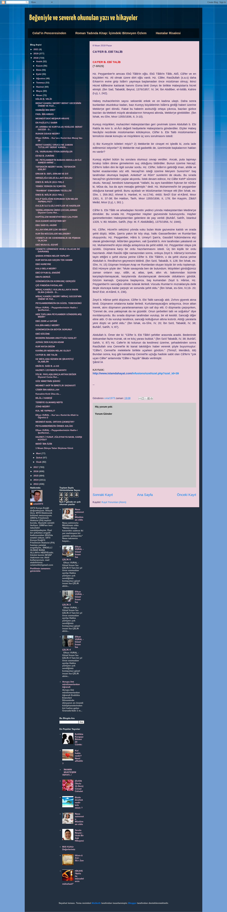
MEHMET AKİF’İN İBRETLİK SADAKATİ (56, 385)
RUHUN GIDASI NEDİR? (48, 133)
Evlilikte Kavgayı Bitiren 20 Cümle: (79, 739)
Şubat (39, 457)
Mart (38, 453)
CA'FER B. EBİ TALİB (46, 355)
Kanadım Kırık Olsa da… (48, 394)
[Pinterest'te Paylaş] (151, 398)
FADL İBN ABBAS (45, 114)
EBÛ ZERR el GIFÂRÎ (46, 321)
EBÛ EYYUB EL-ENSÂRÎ (48, 272)
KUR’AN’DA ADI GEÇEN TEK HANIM (54, 260)
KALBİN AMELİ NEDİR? (48, 325)
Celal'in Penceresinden (49, 33)
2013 (36, 484)
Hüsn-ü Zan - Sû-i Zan (79, 858)
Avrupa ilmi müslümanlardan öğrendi (71, 684)
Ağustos (41, 78)
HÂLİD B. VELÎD (44, 99)
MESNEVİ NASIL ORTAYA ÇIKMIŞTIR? (55, 422)
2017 (36, 467)
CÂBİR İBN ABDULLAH (47, 389)
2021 (36, 49)
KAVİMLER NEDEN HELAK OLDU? (53, 350)
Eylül (39, 74)
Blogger (132, 903)
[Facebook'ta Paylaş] (148, 398)
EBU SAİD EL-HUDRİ (46, 225)
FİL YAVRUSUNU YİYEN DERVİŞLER (54, 151)
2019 (36, 53)
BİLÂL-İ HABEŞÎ (44, 398)
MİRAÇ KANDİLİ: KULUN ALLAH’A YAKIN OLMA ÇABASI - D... (57, 290)
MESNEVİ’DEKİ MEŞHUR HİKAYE (52, 118)
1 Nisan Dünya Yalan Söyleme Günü (54, 448)
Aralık (39, 61)
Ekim (39, 70)
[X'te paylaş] (145, 398)
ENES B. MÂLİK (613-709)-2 (50, 182)
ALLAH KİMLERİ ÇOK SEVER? (51, 229)
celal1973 (38, 504)
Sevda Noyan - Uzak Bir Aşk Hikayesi (79, 835)
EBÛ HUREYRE (43, 264)
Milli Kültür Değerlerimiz (68, 848)
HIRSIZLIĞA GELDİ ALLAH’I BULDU (54, 178)
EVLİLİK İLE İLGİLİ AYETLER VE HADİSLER (58, 205)
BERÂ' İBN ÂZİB (44, 444)
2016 (36, 471)
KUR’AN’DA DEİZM (45, 346)
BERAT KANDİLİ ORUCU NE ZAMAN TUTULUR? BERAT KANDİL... (54, 146)
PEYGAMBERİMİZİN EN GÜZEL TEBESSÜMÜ (59, 303)
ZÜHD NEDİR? (43, 406)
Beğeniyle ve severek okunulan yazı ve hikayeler (83, 18)
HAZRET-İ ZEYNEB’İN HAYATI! (51, 370)
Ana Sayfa (145, 495)
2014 (36, 480)
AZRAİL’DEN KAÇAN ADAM (50, 342)
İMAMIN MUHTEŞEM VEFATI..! (69, 772)
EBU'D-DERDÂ (43, 277)
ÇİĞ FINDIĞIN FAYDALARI (49, 285)
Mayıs (39, 91)
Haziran (40, 87)
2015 (36, 475)
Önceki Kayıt (186, 495)
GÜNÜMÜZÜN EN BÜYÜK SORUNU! (54, 329)
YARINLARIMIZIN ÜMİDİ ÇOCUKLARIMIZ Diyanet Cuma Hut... (56, 211)
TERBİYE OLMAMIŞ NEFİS (49, 402)
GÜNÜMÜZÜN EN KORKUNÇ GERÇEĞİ (55, 281)
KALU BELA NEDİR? (46, 268)
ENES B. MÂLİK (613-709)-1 (50, 195)
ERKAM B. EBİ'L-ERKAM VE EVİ (52, 173)
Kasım (39, 66)
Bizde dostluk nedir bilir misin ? (79, 802)
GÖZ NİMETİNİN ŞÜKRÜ (48, 381)
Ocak (39, 462)
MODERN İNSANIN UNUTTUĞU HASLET (56, 338)
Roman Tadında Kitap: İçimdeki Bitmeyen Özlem (111, 33)
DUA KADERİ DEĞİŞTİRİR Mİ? (51, 221)
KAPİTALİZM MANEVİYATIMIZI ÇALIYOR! (57, 217)
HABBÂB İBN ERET (45, 110)
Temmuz (40, 82)
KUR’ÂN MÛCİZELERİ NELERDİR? (53, 233)
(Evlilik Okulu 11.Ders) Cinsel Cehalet (79, 786)
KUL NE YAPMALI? (45, 410)
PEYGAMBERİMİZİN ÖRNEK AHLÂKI (54, 426)
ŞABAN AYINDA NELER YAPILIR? (53, 256)
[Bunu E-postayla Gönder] (139, 398)
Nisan (39, 95)
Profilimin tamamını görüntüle (40, 569)
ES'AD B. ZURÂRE (45, 156)
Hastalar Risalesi (168, 33)
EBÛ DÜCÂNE (43, 334)
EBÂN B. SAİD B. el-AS (47, 366)
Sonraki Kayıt (103, 495)
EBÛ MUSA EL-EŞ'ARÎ (47, 244)
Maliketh (96, 903)
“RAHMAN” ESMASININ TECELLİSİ (53, 190)
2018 (36, 58)
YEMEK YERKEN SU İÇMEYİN (51, 186)
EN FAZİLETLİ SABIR (46, 122)
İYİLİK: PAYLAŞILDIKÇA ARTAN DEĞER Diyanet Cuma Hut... (56, 375)
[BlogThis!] (142, 398)
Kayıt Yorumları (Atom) (114, 502)
